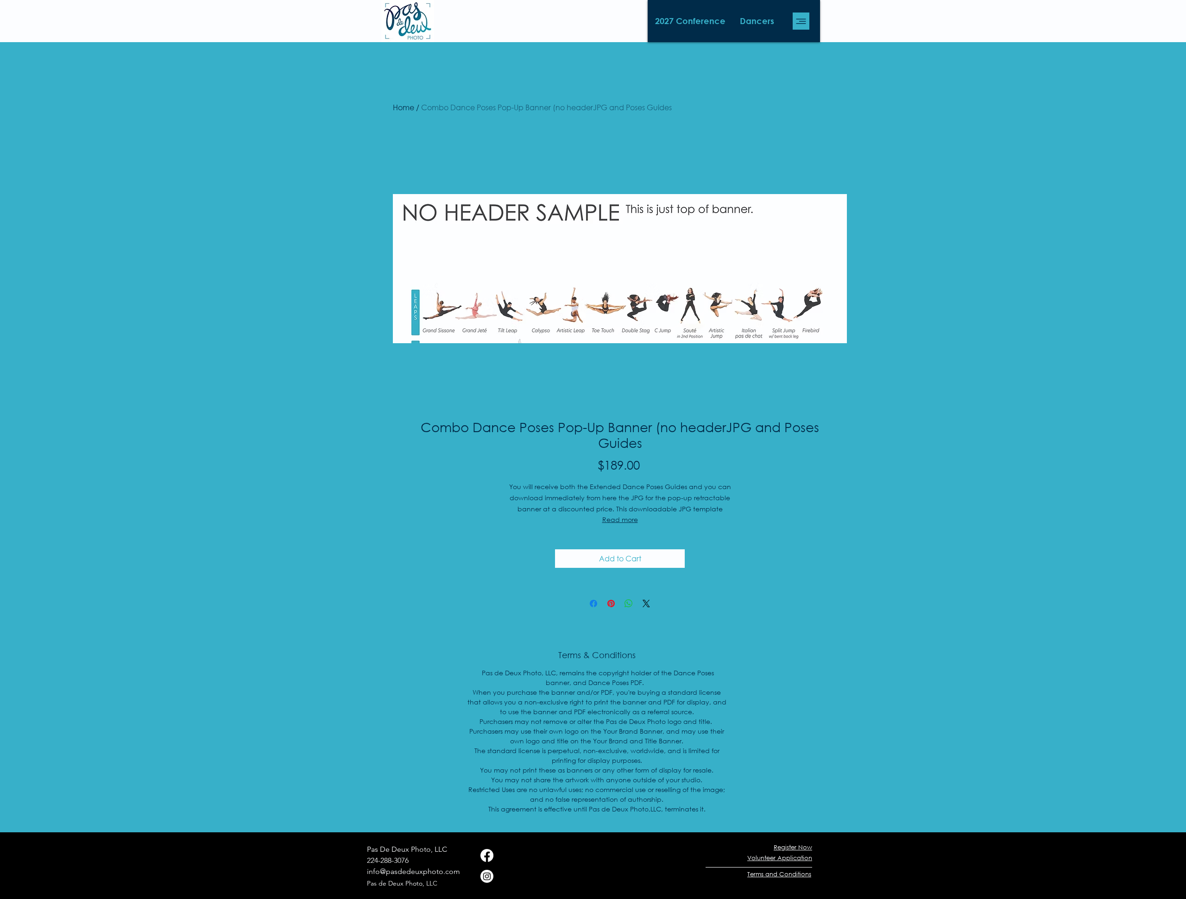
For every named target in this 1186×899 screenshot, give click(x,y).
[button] (690, 21)
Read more (620, 519)
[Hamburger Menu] (801, 21)
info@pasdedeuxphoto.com (413, 871)
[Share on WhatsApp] (628, 603)
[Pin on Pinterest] (611, 603)
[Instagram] (486, 876)
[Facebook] (486, 855)
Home (403, 107)
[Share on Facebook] (593, 603)
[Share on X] (646, 603)
